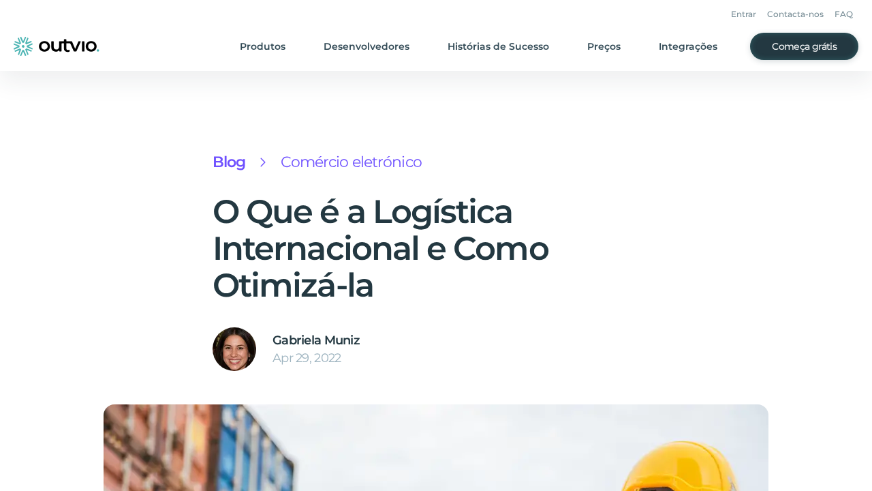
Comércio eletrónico (351, 162)
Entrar (743, 14)
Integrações (688, 46)
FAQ (844, 14)
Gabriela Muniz (316, 340)
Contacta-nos (795, 14)
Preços (604, 46)
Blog (229, 162)
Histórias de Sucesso (498, 46)
